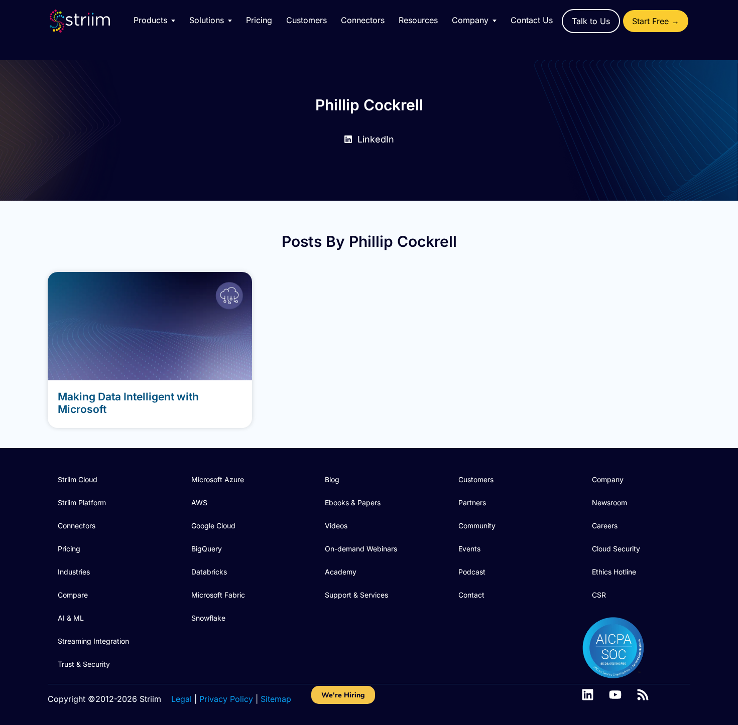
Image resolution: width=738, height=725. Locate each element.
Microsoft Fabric (218, 595)
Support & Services (356, 595)
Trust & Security (84, 664)
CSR (599, 595)
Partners (472, 502)
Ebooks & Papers (353, 502)
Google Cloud (213, 525)
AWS (199, 502)
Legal (181, 699)
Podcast (471, 571)
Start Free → (655, 21)
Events (469, 548)
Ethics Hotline (614, 571)
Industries (74, 571)
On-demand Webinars (361, 548)
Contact (471, 595)
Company (608, 479)
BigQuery (206, 548)
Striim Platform (82, 502)
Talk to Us (591, 21)
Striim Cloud (77, 479)
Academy (340, 571)
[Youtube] (615, 694)
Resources (418, 20)
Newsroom (609, 502)
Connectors (363, 20)
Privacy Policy (226, 699)
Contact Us (532, 20)
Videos (336, 525)
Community (477, 525)
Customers (306, 20)
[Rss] (643, 694)
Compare (73, 595)
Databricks (209, 571)
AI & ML (71, 618)
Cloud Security (616, 548)
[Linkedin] (587, 694)
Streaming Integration (93, 641)
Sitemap (276, 699)
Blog (332, 479)
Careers (605, 525)
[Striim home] (90, 21)
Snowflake (208, 618)
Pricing (259, 20)
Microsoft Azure (217, 479)
